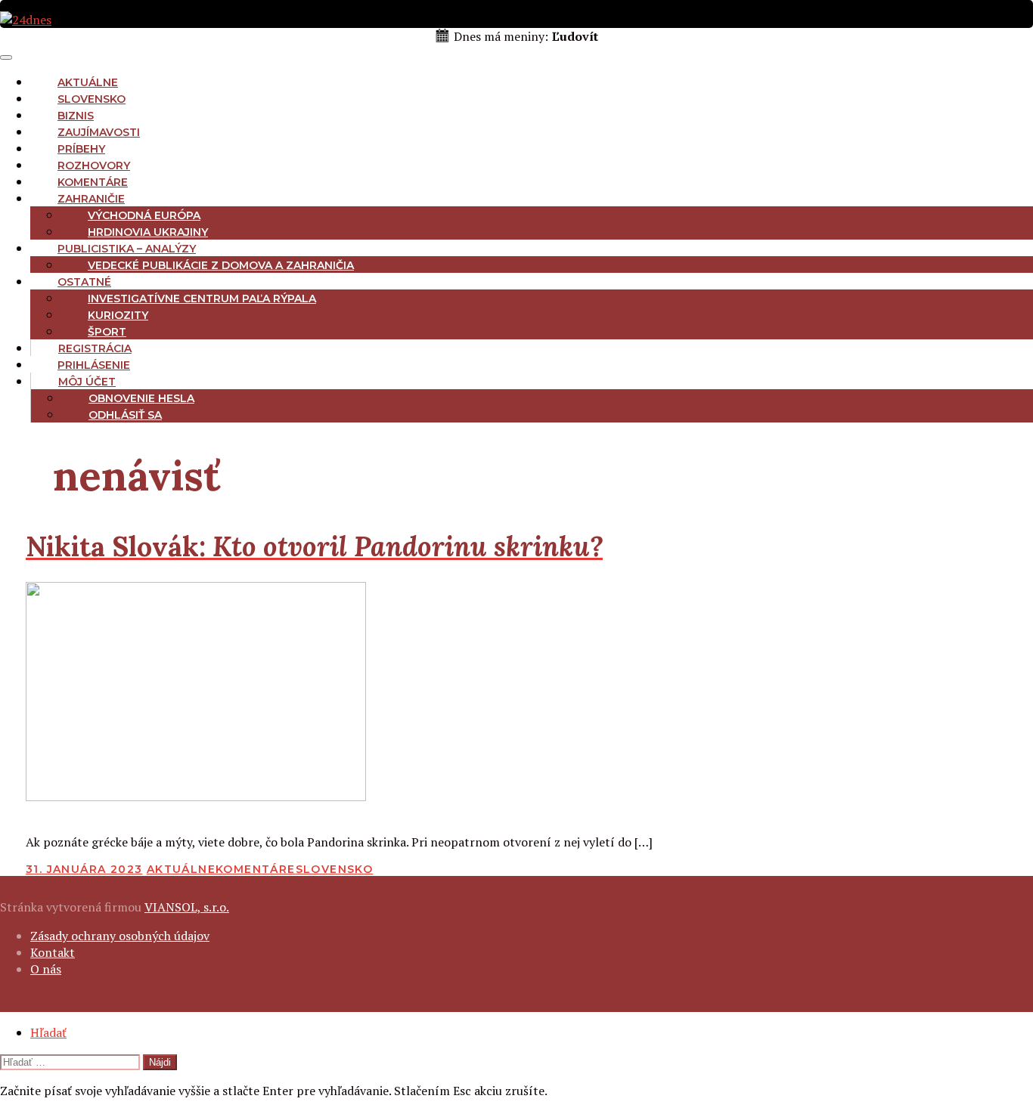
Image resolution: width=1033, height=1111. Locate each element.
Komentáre (92, 182)
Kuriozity (118, 315)
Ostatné (84, 282)
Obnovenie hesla (141, 398)
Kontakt (52, 952)
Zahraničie (91, 199)
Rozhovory (93, 165)
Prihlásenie (93, 365)
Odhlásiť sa (125, 415)
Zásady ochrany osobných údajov (119, 935)
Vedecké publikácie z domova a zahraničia (221, 265)
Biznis (75, 115)
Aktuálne (87, 82)
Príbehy (81, 149)
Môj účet (87, 381)
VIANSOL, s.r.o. (186, 907)
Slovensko (91, 99)
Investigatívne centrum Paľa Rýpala (202, 298)
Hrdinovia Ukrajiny (148, 232)
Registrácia (95, 348)
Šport (107, 332)
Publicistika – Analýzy (126, 248)
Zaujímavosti (98, 132)
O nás (45, 969)
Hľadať (48, 1032)
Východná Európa (144, 215)
